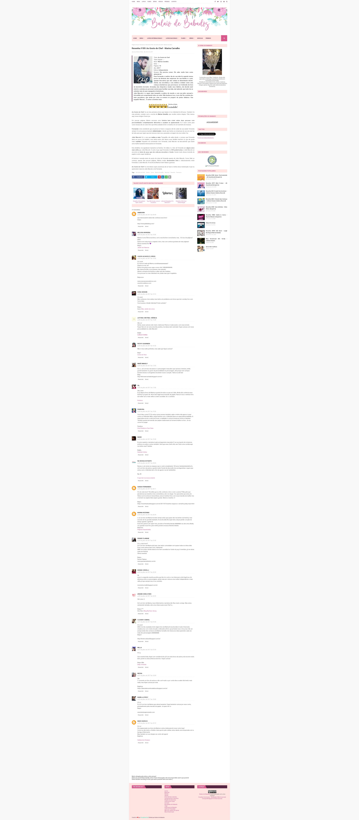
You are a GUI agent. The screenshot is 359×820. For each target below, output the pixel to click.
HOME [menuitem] (135, 38)
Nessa (139, 673)
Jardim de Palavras (143, 247)
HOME (133, 1)
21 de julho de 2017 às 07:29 (147, 649)
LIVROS (144, 1)
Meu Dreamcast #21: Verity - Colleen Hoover (216, 239)
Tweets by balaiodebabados (205, 138)
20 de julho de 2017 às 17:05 (147, 366)
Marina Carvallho (159, 172)
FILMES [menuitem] (183, 38)
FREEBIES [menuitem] (208, 38)
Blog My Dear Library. (150, 611)
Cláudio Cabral (143, 620)
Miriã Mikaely (142, 363)
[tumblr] (226, 1)
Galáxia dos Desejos (143, 740)
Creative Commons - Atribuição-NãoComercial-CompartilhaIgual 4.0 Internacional (212, 797)
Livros (152, 172)
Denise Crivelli (143, 570)
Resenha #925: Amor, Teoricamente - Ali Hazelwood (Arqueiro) (216, 176)
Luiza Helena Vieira (138, 52)
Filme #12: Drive (210, 223)
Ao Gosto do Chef (140, 172)
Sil (138, 385)
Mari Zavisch (142, 721)
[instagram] (221, 1)
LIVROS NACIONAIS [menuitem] (171, 38)
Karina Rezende (143, 512)
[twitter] (218, 1)
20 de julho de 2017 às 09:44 (147, 215)
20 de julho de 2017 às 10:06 (147, 234)
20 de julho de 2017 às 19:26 (147, 411)
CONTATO (174, 1)
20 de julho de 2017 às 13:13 (147, 294)
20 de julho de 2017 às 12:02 (147, 258)
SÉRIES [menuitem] (191, 38)
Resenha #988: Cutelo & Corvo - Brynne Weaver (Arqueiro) (216, 215)
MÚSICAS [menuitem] (200, 38)
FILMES (149, 1)
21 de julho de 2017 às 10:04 (147, 675)
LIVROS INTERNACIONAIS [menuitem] (154, 38)
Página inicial (135, 44)
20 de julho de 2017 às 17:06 (147, 387)
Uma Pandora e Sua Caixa (145, 428)
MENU (138, 1)
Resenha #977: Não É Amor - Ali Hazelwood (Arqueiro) (216, 184)
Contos (148, 172)
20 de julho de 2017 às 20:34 (147, 515)
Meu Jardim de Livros (148, 309)
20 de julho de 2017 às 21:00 (147, 540)
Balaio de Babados (204, 794)
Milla (139, 647)
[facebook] (215, 1)
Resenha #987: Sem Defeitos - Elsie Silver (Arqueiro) (216, 208)
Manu (139, 437)
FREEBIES (167, 1)
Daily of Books (141, 664)
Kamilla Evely (142, 697)
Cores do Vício (142, 355)
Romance (142, 44)
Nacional (167, 172)
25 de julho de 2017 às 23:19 (147, 723)
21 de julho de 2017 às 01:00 (147, 622)
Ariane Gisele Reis (144, 594)
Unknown (141, 212)
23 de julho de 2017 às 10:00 (147, 699)
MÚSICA (161, 1)
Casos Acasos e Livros (146, 256)
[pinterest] (224, 1)
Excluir (146, 226)
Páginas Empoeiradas (144, 529)
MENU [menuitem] (141, 38)
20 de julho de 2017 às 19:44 (147, 439)
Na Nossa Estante (144, 461)
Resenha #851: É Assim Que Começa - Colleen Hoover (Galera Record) (216, 200)
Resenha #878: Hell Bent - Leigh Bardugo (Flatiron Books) (216, 231)
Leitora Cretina (142, 335)
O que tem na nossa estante (146, 478)
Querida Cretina (142, 452)
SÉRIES (155, 1)
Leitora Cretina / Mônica (147, 318)
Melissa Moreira (143, 232)
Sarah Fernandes (144, 487)
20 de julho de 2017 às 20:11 (147, 489)
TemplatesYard (144, 817)
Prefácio (140, 400)
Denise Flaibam (143, 538)
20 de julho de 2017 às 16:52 (147, 346)
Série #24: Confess (211, 246)
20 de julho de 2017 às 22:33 (147, 596)
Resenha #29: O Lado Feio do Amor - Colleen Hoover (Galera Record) (216, 192)
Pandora (140, 409)
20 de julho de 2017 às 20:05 (147, 463)
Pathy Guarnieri (143, 344)
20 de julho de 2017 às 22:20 (147, 572)
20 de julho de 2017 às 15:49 (147, 320)
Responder (141, 226)
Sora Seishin (142, 292)
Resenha (173, 172)
